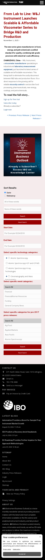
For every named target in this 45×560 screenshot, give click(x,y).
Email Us (9, 378)
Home (4, 456)
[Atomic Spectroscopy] (22, 339)
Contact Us (6, 465)
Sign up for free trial (12, 99)
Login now (8, 110)
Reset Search (22, 222)
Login (4, 477)
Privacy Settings (8, 500)
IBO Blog (6, 469)
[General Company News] (22, 305)
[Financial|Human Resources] (22, 296)
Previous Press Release (19, 115)
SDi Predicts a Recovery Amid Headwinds (19, 432)
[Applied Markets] (22, 330)
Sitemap (5, 485)
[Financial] (22, 291)
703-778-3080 (12, 382)
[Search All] (22, 287)
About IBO (6, 461)
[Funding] (22, 301)
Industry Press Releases (12, 473)
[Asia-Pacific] (22, 334)
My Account (7, 481)
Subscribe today (10, 103)
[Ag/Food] (22, 325)
